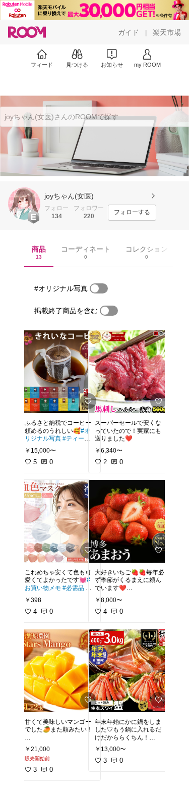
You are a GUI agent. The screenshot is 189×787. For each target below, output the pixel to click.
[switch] (99, 288)
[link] (59, 371)
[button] (24, 203)
